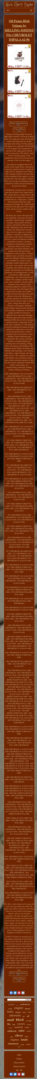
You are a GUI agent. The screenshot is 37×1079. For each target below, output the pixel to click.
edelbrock (11, 1031)
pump (10, 1009)
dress (13, 1024)
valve (21, 1030)
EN (17, 1070)
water (11, 1036)
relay (29, 1012)
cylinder (22, 1044)
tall (28, 1016)
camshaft (28, 1021)
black (26, 1037)
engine (18, 1008)
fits (8, 1024)
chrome (10, 1027)
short (24, 1012)
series (19, 1046)
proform (18, 1012)
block (20, 1020)
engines (14, 1039)
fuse (24, 1016)
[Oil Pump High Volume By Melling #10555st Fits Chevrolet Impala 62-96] (19, 56)
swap (17, 1005)
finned (27, 1009)
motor (27, 1027)
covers (21, 1023)
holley (10, 1011)
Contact (19, 1058)
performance (25, 1004)
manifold (18, 1027)
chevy (19, 1035)
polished (11, 1004)
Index (19, 1054)
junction (28, 1044)
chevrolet (15, 1015)
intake (24, 1039)
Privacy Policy (19, 1062)
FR (21, 1070)
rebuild (29, 1024)
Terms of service (19, 1066)
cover (29, 1031)
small (10, 1020)
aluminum (13, 1043)
